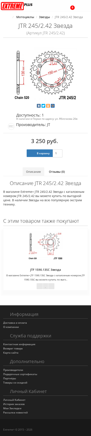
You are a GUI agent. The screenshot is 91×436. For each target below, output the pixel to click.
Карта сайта (10, 352)
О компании (11, 327)
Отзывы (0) (57, 172)
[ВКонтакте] (39, 106)
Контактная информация (19, 344)
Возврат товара (13, 348)
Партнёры (9, 378)
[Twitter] (43, 106)
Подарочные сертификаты (20, 374)
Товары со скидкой (15, 382)
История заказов (14, 404)
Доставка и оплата (15, 323)
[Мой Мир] (53, 106)
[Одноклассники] (48, 106)
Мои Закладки (12, 408)
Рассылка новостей (15, 412)
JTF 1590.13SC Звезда (45, 270)
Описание (33, 172)
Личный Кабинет (14, 400)
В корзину (43, 153)
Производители (13, 370)
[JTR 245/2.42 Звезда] (45, 74)
